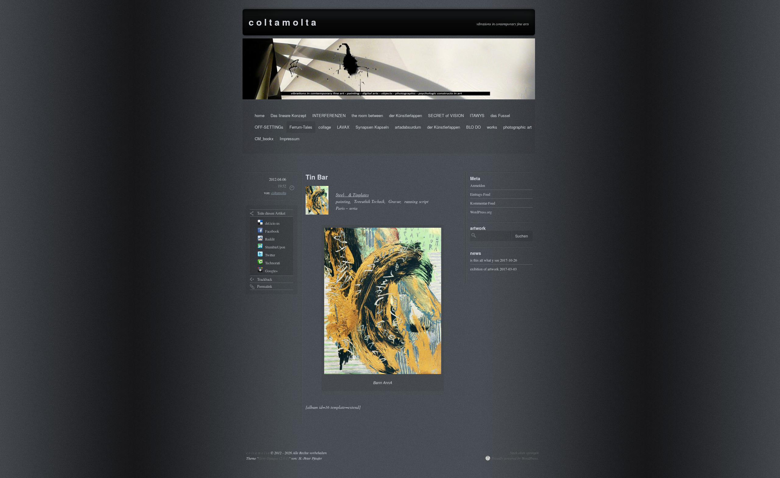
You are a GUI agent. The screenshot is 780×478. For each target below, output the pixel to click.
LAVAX (343, 127)
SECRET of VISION (446, 115)
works (492, 127)
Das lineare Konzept (288, 115)
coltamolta (278, 192)
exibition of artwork (484, 268)
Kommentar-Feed (482, 203)
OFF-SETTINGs (269, 127)
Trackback (264, 279)
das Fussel (500, 115)
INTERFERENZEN (329, 115)
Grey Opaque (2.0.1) (273, 458)
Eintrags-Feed (480, 194)
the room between (367, 115)
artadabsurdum (408, 127)
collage (324, 127)
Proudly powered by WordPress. (515, 458)
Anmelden (477, 185)
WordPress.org (481, 211)
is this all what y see (484, 260)
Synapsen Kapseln (372, 127)
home (259, 115)
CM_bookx (264, 138)
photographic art (517, 127)
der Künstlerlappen (405, 115)
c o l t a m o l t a (282, 21)
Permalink (264, 286)
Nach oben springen (524, 452)
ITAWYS (477, 115)
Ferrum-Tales (300, 127)
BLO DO (473, 127)
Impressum (290, 138)
